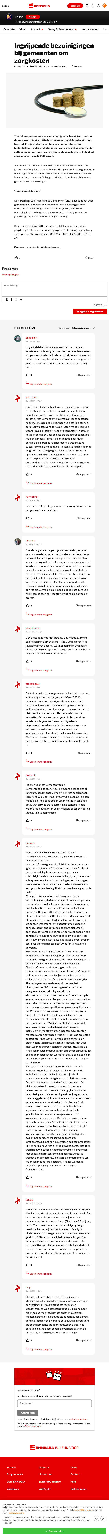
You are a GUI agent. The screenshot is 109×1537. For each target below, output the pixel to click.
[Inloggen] (98, 5)
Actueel (35, 29)
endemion (31, 337)
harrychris (31, 496)
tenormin (31, 775)
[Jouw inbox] (93, 5)
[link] (31, 247)
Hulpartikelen (90, 29)
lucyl (28, 1287)
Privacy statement (33, 1426)
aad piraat (31, 397)
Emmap (30, 842)
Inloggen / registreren (90, 311)
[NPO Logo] (104, 5)
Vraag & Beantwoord (61, 29)
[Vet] (7, 300)
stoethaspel (32, 683)
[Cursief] (11, 300)
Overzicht (9, 29)
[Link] (21, 300)
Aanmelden (28, 1412)
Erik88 (29, 1199)
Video (22, 29)
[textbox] (54, 289)
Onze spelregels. (10, 274)
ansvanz (30, 540)
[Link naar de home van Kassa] (9, 16)
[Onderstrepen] (16, 300)
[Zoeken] (87, 5)
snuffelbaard (33, 628)
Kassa (19, 17)
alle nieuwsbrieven (79, 1419)
